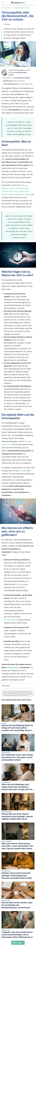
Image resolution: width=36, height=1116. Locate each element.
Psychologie (6, 753)
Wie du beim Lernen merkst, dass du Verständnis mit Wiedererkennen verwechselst (17, 905)
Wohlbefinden (6, 8)
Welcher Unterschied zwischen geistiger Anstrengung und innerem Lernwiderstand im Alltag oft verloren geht (17, 875)
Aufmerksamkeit (10, 620)
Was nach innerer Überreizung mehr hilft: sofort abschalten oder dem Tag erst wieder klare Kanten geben (17, 846)
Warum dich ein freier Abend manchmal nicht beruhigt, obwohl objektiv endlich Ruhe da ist (17, 816)
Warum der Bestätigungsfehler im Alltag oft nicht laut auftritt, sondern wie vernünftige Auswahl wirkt (17, 728)
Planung (19, 584)
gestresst (8, 366)
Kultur (4, 723)
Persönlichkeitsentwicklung (20, 8)
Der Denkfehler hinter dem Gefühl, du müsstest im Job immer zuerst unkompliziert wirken (17, 757)
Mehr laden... (18, 943)
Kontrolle (22, 471)
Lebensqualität (13, 667)
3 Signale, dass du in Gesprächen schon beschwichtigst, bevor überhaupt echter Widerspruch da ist (18, 934)
